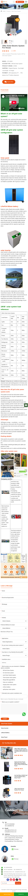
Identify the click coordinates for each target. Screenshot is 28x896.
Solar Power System (16, 11)
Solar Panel (4, 737)
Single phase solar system (9, 684)
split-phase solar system (9, 689)
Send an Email (7, 894)
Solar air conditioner (8, 682)
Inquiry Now (10, 81)
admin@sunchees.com (10, 830)
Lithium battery (6, 687)
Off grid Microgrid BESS (9, 679)
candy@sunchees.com (10, 831)
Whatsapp (16, 849)
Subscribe (18, 883)
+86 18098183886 (8, 867)
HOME (4, 11)
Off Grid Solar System (8, 670)
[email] (26, 405)
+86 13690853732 (9, 825)
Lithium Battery (5, 732)
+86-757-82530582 (10, 824)
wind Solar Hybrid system (9, 675)
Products (9, 11)
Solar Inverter (4, 728)
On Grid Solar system (8, 672)
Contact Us (21, 894)
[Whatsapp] (24, 714)
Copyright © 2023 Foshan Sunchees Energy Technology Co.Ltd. (14, 890)
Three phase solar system (9, 677)
